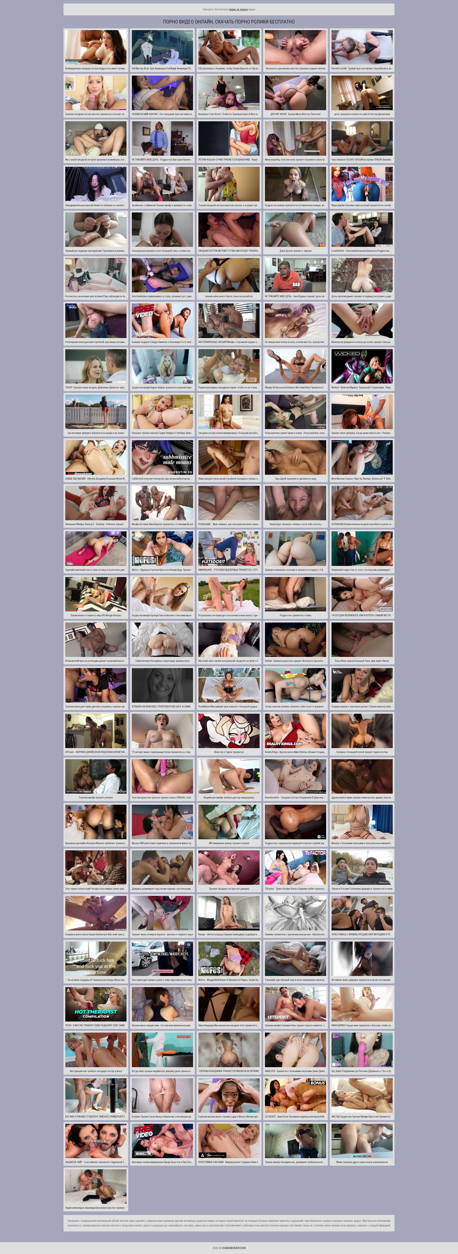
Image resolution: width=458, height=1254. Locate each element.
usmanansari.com (234, 1248)
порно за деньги (238, 9)
